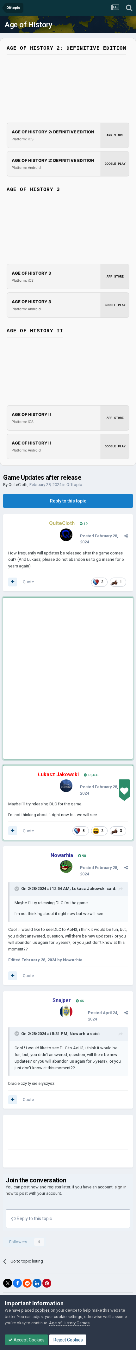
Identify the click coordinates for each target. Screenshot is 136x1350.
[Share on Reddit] (27, 1283)
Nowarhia (79, 1033)
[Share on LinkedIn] (37, 1283)
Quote (28, 581)
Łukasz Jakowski (89, 888)
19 (85, 524)
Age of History (28, 24)
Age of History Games (69, 1323)
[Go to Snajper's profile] (66, 1011)
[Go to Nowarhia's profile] (66, 866)
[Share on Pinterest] (46, 1283)
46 (81, 1001)
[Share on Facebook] (17, 1283)
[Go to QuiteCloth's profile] (66, 534)
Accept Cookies (29, 1339)
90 (83, 856)
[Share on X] (7, 1283)
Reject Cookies (68, 1339)
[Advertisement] (68, 670)
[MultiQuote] (12, 582)
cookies (42, 1310)
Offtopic (74, 484)
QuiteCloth (18, 484)
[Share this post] (126, 536)
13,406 (92, 775)
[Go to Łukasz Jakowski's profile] (66, 785)
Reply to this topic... (35, 1218)
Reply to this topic (68, 500)
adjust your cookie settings (57, 1316)
